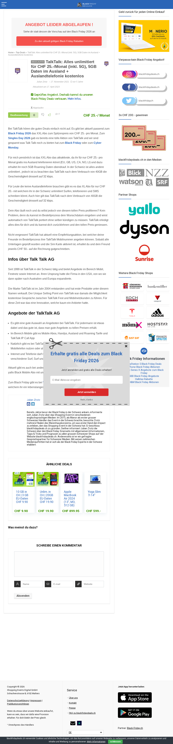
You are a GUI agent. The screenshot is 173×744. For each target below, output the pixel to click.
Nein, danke (86, 399)
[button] (86, 357)
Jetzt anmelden (86, 392)
